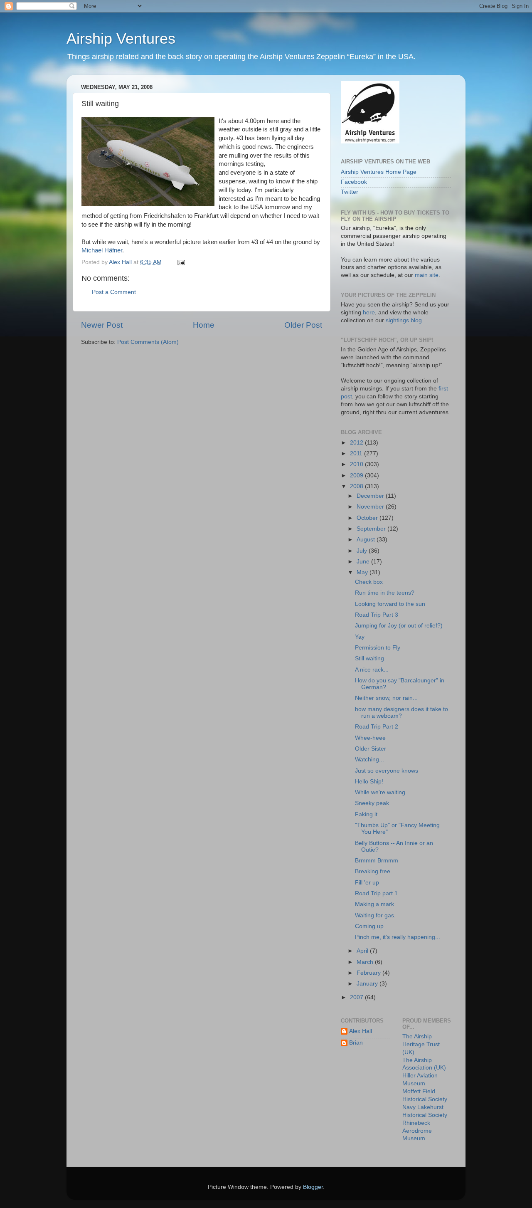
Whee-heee (370, 738)
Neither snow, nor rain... (386, 698)
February (369, 973)
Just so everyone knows (386, 771)
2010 (357, 464)
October (368, 518)
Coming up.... (372, 926)
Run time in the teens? (384, 593)
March (366, 962)
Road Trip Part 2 (376, 727)
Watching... (369, 759)
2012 (357, 443)
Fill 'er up (367, 882)
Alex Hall (360, 1031)
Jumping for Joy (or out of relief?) (399, 626)
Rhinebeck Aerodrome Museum (417, 1131)
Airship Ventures (120, 38)
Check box (369, 582)
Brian (356, 1043)
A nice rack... (372, 670)
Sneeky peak (372, 803)
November (371, 507)
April (363, 951)
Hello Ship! (369, 781)
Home (203, 325)
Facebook (354, 182)
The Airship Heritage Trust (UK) (421, 1044)
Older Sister (370, 749)
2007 (357, 997)
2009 (357, 475)
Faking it (366, 814)
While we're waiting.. (382, 792)
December (371, 496)
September (372, 529)
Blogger (313, 1187)
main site (426, 275)
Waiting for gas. (375, 915)
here (369, 312)
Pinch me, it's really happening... (397, 937)
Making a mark (374, 904)
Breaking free (372, 871)
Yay (360, 637)
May (363, 572)
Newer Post (102, 325)
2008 (357, 486)
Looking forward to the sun (390, 604)
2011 (357, 453)
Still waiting (369, 658)
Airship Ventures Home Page (378, 172)
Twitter (349, 192)
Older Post (303, 325)
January (368, 984)
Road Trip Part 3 (376, 615)
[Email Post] (181, 262)
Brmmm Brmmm (376, 860)
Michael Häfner (101, 250)
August (367, 539)
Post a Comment (114, 292)
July (363, 551)
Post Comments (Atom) (148, 342)
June (364, 561)
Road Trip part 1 (376, 893)
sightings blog (404, 320)
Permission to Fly (377, 648)
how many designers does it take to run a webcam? (401, 712)
